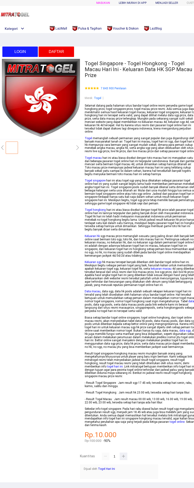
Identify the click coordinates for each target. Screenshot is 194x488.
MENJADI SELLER (166, 2)
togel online (177, 421)
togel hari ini (115, 366)
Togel (97, 98)
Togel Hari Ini (106, 469)
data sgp (185, 330)
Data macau (93, 291)
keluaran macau (161, 268)
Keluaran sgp (93, 262)
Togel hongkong (95, 210)
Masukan (103, 2)
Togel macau (93, 158)
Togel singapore (95, 180)
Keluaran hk (92, 236)
